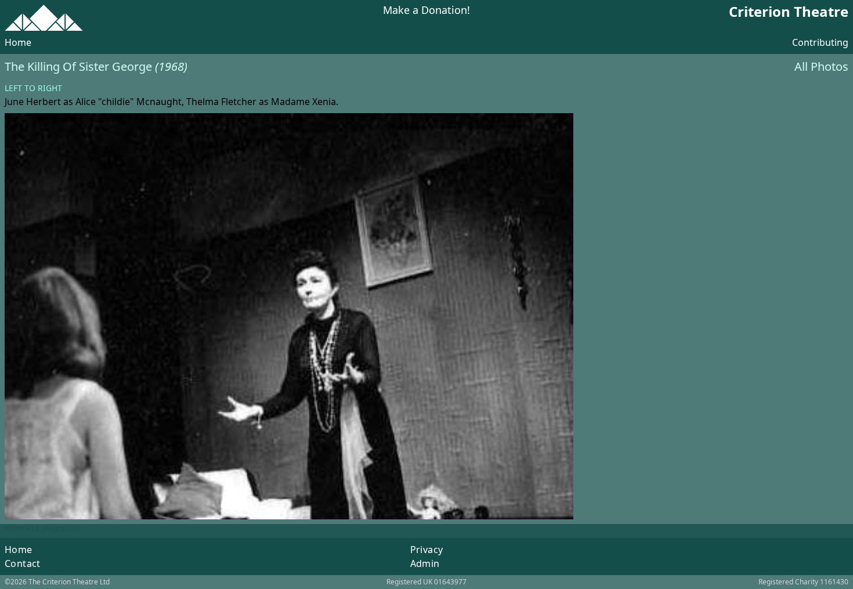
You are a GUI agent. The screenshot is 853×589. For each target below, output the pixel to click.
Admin (425, 563)
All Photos (821, 66)
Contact (23, 563)
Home (18, 42)
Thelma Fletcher (221, 101)
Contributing (820, 42)
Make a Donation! (426, 11)
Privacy (426, 549)
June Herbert (33, 101)
